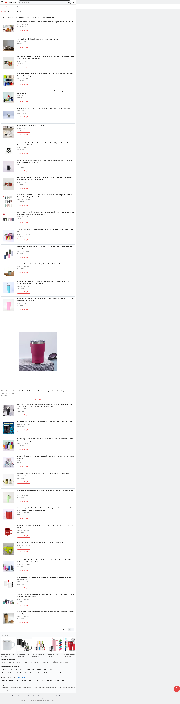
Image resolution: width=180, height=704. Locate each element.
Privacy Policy (42, 698)
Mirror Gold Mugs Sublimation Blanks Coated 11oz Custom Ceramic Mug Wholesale (43, 473)
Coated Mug (45, 662)
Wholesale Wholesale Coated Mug (53, 673)
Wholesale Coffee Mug (33, 17)
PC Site (56, 696)
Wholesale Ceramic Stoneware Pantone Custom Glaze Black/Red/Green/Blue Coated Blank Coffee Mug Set (45, 92)
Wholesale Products (15, 662)
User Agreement (33, 698)
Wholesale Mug (20, 17)
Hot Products (15, 696)
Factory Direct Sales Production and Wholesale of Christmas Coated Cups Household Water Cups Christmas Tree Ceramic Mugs (45, 57)
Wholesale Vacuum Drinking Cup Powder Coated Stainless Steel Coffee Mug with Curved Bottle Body (32, 391)
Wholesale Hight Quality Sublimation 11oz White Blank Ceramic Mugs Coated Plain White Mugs (45, 526)
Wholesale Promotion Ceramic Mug (46, 669)
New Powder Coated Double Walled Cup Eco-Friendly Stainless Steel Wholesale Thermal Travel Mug (44, 248)
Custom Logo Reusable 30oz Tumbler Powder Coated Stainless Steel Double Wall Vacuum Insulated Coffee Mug (45, 440)
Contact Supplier (24, 30)
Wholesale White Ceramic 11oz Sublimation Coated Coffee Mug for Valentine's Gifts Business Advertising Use (43, 144)
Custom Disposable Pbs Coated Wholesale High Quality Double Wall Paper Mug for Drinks (45, 108)
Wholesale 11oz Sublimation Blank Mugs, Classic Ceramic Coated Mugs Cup (41, 264)
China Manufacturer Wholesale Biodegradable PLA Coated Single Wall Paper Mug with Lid (45, 22)
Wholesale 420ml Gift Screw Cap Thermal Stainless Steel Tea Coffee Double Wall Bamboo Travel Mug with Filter (45, 613)
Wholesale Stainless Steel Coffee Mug (12, 673)
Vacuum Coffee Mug (60, 680)
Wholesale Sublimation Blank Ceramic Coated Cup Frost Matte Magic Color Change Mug (44, 421)
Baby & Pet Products (31, 662)
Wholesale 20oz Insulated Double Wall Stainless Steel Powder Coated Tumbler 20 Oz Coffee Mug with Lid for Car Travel (46, 300)
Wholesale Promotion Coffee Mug (25, 669)
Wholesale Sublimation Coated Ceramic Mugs (31, 125)
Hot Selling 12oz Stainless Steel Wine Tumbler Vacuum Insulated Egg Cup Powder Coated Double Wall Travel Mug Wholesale (45, 161)
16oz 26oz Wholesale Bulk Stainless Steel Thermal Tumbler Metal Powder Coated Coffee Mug (45, 230)
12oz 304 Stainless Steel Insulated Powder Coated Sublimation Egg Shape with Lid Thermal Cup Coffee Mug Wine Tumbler (45, 595)
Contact (50, 698)
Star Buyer (50, 696)
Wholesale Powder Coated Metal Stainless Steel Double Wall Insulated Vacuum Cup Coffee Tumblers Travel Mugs (45, 492)
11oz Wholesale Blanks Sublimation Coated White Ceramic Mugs (37, 39)
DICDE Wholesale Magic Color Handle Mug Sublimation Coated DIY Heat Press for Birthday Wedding (45, 457)
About (25, 698)
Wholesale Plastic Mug (48, 17)
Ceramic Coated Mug (34, 680)
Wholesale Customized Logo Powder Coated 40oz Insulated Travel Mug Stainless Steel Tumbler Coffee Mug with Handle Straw (44, 196)
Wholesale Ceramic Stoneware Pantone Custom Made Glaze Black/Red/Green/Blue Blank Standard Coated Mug (45, 75)
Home (3, 662)
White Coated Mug (47, 680)
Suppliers (20, 7)
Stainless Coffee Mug (7, 680)
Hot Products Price (26, 696)
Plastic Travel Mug (21, 680)
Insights (61, 696)
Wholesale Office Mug (8, 669)
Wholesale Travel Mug (8, 17)
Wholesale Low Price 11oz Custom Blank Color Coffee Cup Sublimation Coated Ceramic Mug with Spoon (44, 578)
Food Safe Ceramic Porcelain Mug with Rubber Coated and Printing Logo (40, 542)
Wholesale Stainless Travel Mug (33, 673)
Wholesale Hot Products (39, 696)
